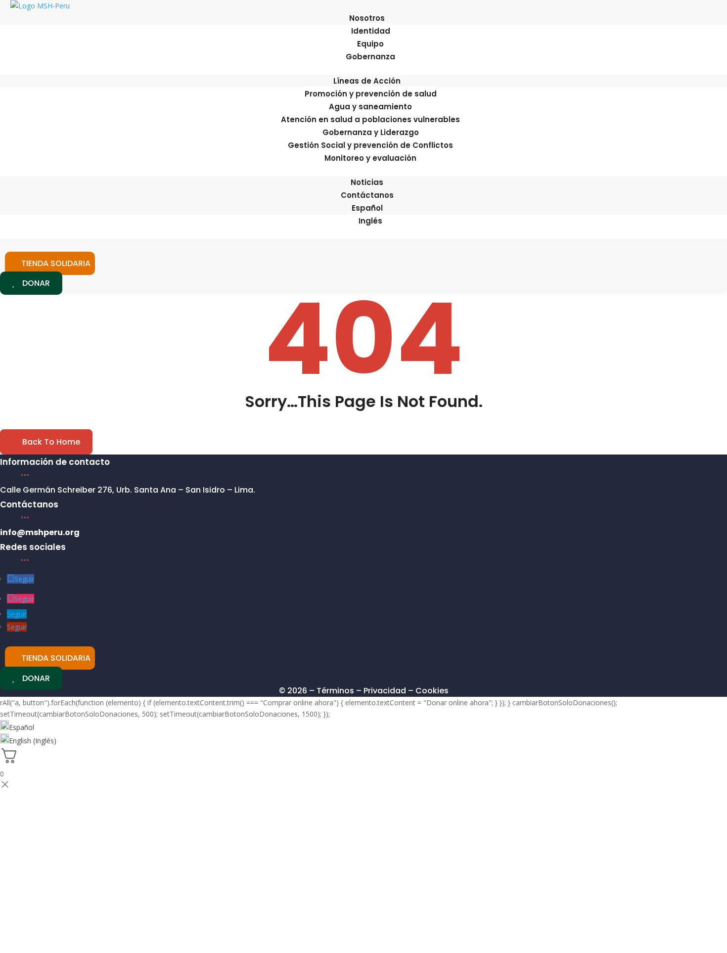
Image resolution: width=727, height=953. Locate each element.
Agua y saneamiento (370, 106)
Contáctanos (367, 195)
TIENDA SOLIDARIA (56, 263)
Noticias (367, 182)
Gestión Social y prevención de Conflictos (370, 145)
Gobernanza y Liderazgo (370, 132)
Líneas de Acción (367, 81)
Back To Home (51, 442)
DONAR (36, 283)
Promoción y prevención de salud (371, 94)
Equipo (370, 44)
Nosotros (367, 18)
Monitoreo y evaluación (370, 158)
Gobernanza (370, 56)
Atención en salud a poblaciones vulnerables (370, 119)
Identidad (370, 31)
